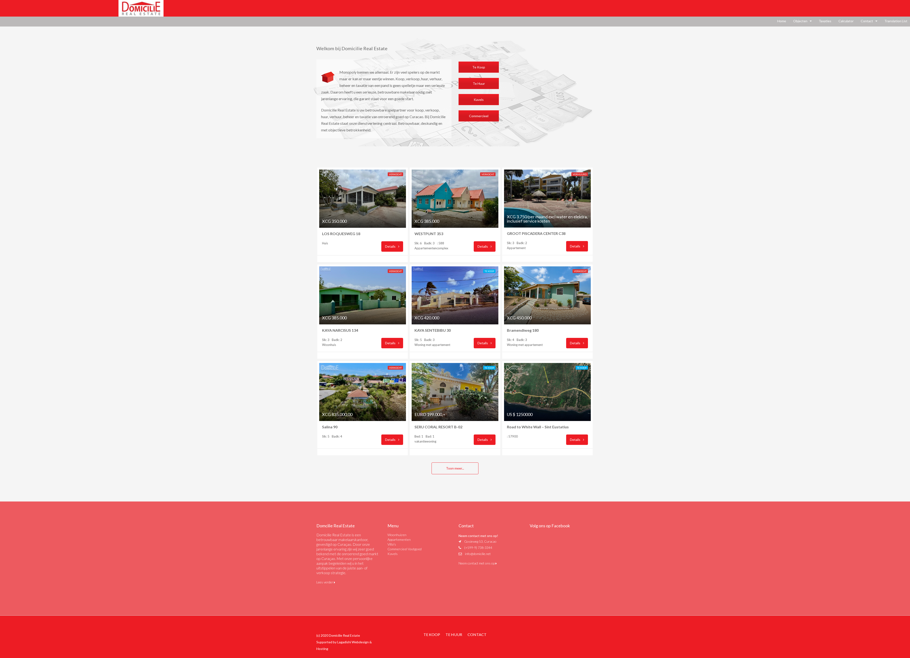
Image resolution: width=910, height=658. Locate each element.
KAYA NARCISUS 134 (343, 330)
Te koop (489, 271)
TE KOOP (431, 634)
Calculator (846, 21)
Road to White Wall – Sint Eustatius (538, 427)
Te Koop (478, 67)
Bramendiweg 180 (523, 330)
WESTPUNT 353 (429, 233)
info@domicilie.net (478, 554)
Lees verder (325, 582)
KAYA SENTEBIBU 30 (435, 330)
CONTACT (477, 634)
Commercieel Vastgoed (404, 549)
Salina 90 (329, 427)
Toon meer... (455, 468)
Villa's (391, 544)
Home (781, 21)
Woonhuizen (396, 535)
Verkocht (395, 174)
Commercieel (478, 116)
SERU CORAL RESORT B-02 (439, 427)
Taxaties (825, 21)
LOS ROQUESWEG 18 (342, 233)
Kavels (479, 100)
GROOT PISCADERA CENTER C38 (537, 233)
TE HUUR (454, 634)
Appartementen (399, 539)
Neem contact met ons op (477, 563)
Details (390, 246)
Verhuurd (580, 174)
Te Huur (479, 83)
